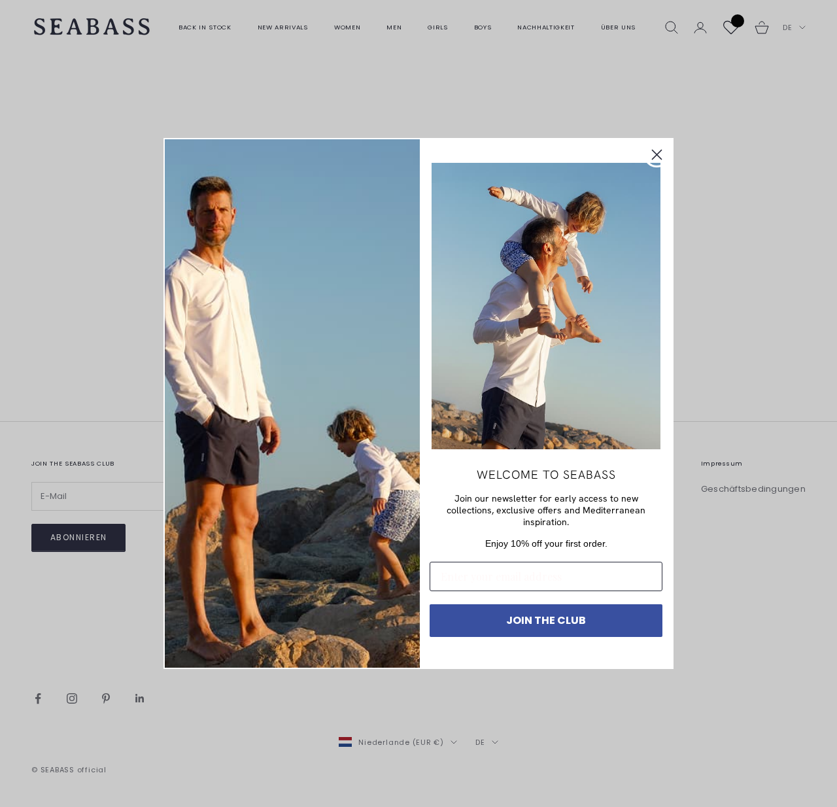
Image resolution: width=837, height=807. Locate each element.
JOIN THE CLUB (546, 620)
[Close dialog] (656, 154)
